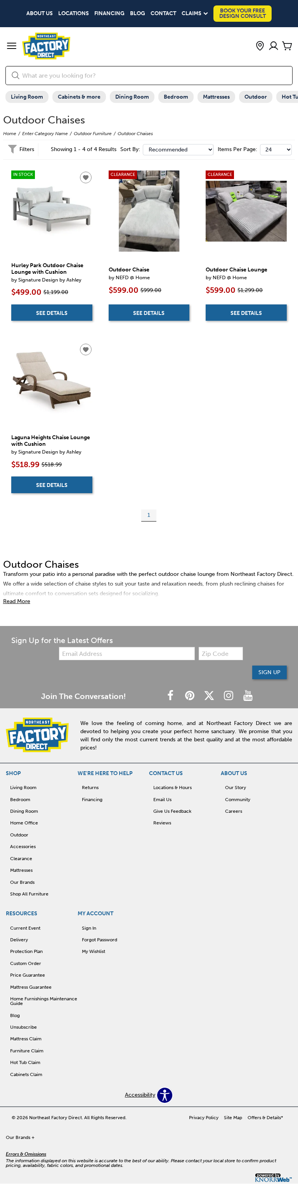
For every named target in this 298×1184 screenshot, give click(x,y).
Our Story (235, 787)
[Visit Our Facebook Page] (171, 696)
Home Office (24, 823)
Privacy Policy (203, 1117)
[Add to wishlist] (86, 177)
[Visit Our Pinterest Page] (191, 696)
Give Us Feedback (172, 811)
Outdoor (255, 97)
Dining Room (132, 97)
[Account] (273, 46)
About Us (39, 13)
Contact (163, 13)
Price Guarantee (27, 975)
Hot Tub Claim (25, 1062)
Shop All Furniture (29, 894)
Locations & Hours (172, 787)
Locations (73, 13)
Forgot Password (99, 939)
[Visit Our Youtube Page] (248, 696)
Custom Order (25, 963)
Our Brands (22, 882)
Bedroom (176, 97)
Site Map (233, 1117)
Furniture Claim (26, 1051)
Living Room (27, 97)
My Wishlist (93, 951)
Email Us (162, 799)
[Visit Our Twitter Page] (210, 696)
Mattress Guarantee (31, 987)
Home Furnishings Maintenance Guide (43, 1001)
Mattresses (216, 97)
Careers (233, 811)
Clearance (21, 858)
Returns (90, 787)
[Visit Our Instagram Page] (229, 696)
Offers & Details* (265, 1117)
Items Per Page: (237, 149)
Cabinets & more (79, 97)
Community (237, 799)
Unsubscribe (23, 1027)
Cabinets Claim (26, 1074)
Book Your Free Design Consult (242, 13)
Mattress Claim (26, 1038)
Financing (109, 13)
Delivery (19, 939)
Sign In (89, 928)
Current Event (25, 928)
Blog (137, 13)
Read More (16, 601)
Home (9, 133)
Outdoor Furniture (93, 133)
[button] (11, 47)
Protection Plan (26, 951)
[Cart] (287, 46)
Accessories (23, 846)
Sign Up (269, 672)
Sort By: (130, 149)
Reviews (162, 823)
